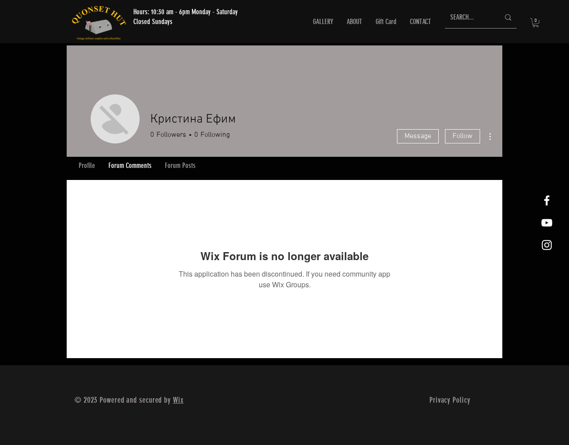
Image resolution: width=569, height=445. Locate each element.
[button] (535, 22)
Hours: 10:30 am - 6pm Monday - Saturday (185, 12)
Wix (178, 400)
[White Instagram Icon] (546, 245)
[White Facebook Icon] (546, 200)
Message (418, 136)
